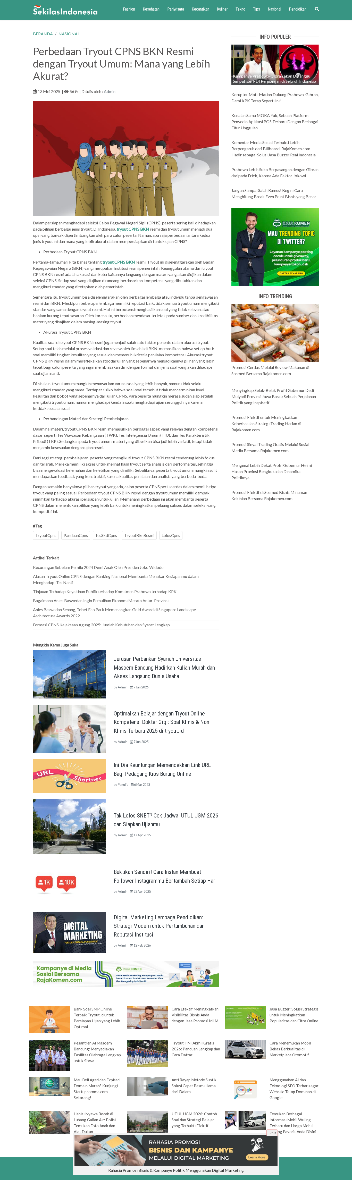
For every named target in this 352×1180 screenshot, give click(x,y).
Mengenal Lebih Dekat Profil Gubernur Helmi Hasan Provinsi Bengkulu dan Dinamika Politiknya (271, 471)
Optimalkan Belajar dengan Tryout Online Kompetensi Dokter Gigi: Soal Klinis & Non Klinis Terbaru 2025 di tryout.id (161, 722)
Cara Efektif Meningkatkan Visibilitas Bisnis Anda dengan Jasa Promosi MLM (195, 1015)
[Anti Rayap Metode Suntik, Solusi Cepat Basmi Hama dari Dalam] (147, 1086)
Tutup (272, 1133)
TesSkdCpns (106, 535)
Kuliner (222, 9)
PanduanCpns (76, 535)
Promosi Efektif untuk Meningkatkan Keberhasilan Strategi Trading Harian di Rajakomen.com (266, 423)
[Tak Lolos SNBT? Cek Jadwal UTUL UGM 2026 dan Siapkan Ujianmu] (69, 825)
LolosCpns (171, 535)
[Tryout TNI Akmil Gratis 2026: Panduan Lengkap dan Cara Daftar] (147, 1053)
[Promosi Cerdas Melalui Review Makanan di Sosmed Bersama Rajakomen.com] (275, 332)
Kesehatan (151, 9)
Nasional (274, 9)
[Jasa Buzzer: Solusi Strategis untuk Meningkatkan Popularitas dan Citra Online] (245, 1017)
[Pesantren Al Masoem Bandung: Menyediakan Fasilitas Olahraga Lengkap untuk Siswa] (49, 1055)
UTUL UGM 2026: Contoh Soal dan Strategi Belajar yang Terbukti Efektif (194, 1119)
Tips (256, 9)
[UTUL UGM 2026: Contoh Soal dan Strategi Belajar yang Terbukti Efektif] (147, 1122)
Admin (109, 91)
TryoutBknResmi (139, 535)
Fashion (129, 9)
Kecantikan (200, 9)
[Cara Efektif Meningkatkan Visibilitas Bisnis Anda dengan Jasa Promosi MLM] (147, 1017)
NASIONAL (69, 33)
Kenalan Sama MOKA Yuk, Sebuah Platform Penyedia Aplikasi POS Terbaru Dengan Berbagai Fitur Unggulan (274, 121)
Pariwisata (175, 9)
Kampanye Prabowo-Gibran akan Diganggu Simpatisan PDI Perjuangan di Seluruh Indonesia (274, 78)
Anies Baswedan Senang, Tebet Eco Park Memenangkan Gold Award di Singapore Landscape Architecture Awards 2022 (114, 612)
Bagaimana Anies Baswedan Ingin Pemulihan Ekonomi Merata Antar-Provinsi (101, 600)
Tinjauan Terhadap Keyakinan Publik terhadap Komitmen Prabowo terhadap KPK (105, 591)
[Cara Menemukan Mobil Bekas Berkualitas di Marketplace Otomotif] (245, 1049)
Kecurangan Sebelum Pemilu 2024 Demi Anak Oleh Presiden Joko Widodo (98, 567)
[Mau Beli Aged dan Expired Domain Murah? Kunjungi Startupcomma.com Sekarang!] (49, 1086)
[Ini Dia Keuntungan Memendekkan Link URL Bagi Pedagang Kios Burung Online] (69, 775)
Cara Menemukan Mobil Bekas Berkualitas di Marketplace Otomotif (290, 1049)
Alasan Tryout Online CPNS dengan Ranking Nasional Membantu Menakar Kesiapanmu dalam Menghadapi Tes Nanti (116, 579)
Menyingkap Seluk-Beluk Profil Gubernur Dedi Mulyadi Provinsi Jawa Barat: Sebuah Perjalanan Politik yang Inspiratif (273, 396)
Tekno (240, 9)
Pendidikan (297, 9)
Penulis (123, 784)
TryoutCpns (45, 535)
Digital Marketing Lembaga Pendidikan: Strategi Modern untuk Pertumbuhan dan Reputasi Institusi (159, 926)
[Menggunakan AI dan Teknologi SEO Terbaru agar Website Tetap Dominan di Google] (245, 1089)
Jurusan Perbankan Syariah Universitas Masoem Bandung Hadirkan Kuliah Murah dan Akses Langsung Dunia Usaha (164, 667)
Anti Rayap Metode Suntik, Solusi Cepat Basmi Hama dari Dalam (194, 1085)
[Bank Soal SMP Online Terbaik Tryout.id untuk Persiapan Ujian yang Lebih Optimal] (49, 1019)
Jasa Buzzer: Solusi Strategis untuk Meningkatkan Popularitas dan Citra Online (294, 1015)
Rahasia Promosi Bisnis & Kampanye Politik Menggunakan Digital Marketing (176, 1170)
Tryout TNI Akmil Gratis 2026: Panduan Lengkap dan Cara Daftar (196, 1049)
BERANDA (43, 33)
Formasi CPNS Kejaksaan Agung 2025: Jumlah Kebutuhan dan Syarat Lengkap (101, 624)
